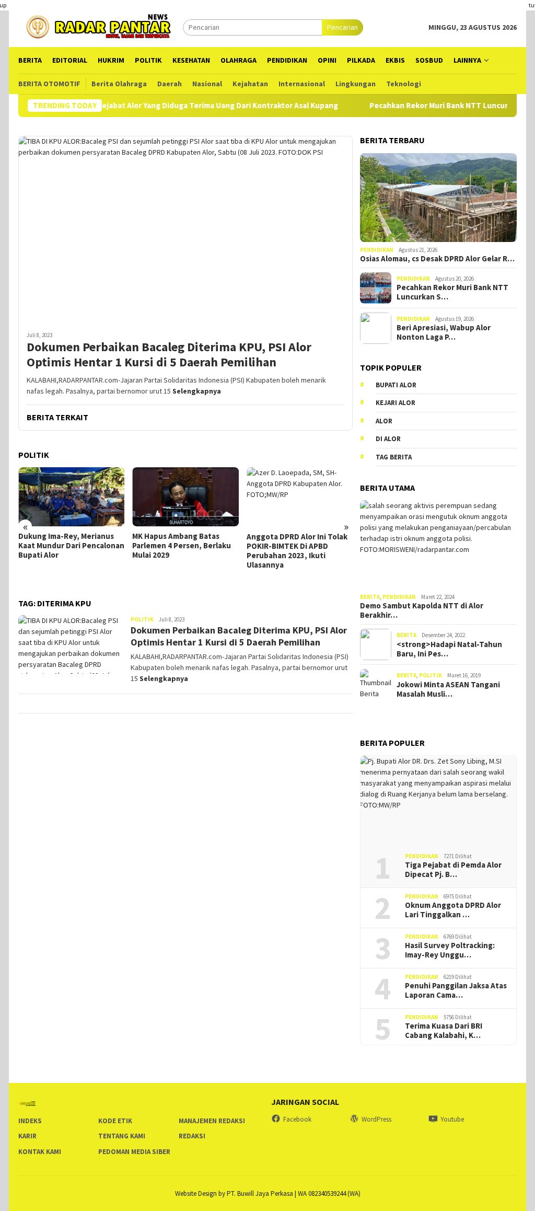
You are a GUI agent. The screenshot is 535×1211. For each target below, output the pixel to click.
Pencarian (342, 27)
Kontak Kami (39, 1151)
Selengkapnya (196, 391)
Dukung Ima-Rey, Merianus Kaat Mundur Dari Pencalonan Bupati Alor (71, 546)
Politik (142, 619)
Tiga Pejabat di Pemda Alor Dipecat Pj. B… (453, 869)
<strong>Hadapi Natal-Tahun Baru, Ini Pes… (449, 649)
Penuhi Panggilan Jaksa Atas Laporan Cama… (456, 990)
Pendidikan (376, 249)
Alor (384, 421)
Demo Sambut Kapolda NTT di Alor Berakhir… (421, 610)
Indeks (30, 1120)
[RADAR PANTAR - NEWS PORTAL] (100, 26)
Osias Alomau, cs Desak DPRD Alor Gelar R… (437, 258)
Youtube (452, 1119)
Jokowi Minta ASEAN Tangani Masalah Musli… (448, 689)
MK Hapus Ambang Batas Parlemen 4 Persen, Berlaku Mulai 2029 (181, 546)
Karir (27, 1136)
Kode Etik (115, 1120)
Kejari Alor (395, 402)
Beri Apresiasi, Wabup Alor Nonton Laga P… (444, 332)
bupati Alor (396, 384)
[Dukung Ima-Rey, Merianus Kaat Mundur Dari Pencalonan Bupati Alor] (71, 497)
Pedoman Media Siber (134, 1151)
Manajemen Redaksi (212, 1120)
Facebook (297, 1119)
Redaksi (192, 1136)
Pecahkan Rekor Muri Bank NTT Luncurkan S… (452, 292)
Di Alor (388, 438)
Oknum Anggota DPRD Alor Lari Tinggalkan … (453, 910)
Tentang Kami (121, 1136)
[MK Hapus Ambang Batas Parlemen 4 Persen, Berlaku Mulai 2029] (185, 497)
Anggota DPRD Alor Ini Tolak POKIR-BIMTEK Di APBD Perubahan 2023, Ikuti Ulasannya (297, 551)
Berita (370, 597)
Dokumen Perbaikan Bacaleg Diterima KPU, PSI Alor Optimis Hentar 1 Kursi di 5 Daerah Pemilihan (169, 355)
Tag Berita (394, 457)
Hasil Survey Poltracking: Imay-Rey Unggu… (450, 950)
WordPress (376, 1119)
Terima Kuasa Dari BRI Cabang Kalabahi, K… (443, 1030)
